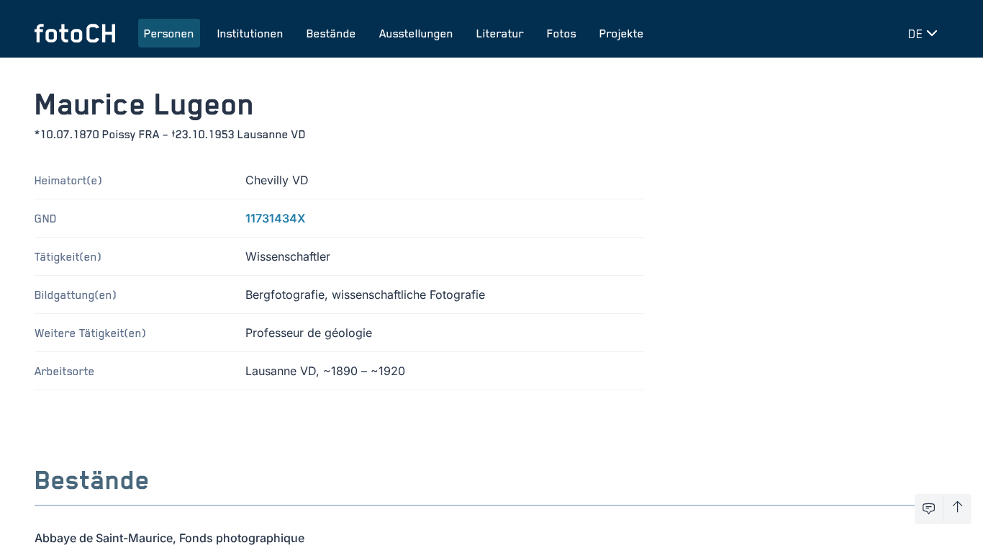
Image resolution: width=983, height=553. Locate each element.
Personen (169, 33)
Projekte (621, 33)
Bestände (331, 33)
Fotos (561, 33)
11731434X (275, 218)
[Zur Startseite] (75, 33)
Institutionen (250, 33)
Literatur (500, 33)
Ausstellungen (416, 33)
